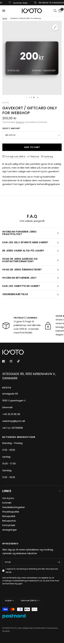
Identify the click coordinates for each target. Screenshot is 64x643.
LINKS (6, 491)
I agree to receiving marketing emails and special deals (32, 570)
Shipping (20, 122)
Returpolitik (8, 516)
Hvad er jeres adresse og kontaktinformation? (20, 260)
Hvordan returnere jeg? (19, 278)
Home (4, 18)
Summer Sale (16, 2)
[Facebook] (5, 361)
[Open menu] (3, 10)
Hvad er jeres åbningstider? (22, 269)
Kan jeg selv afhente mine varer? (25, 242)
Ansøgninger (9, 529)
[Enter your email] (58, 562)
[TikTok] (20, 361)
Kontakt (6, 502)
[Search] (55, 10)
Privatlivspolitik (10, 511)
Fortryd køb (8, 525)
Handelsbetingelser (13, 507)
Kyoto (5, 102)
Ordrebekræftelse (15, 294)
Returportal (9, 520)
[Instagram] (13, 361)
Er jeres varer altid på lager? (23, 250)
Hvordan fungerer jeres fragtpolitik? (19, 233)
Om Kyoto (8, 498)
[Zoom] (55, 27)
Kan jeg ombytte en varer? (21, 286)
